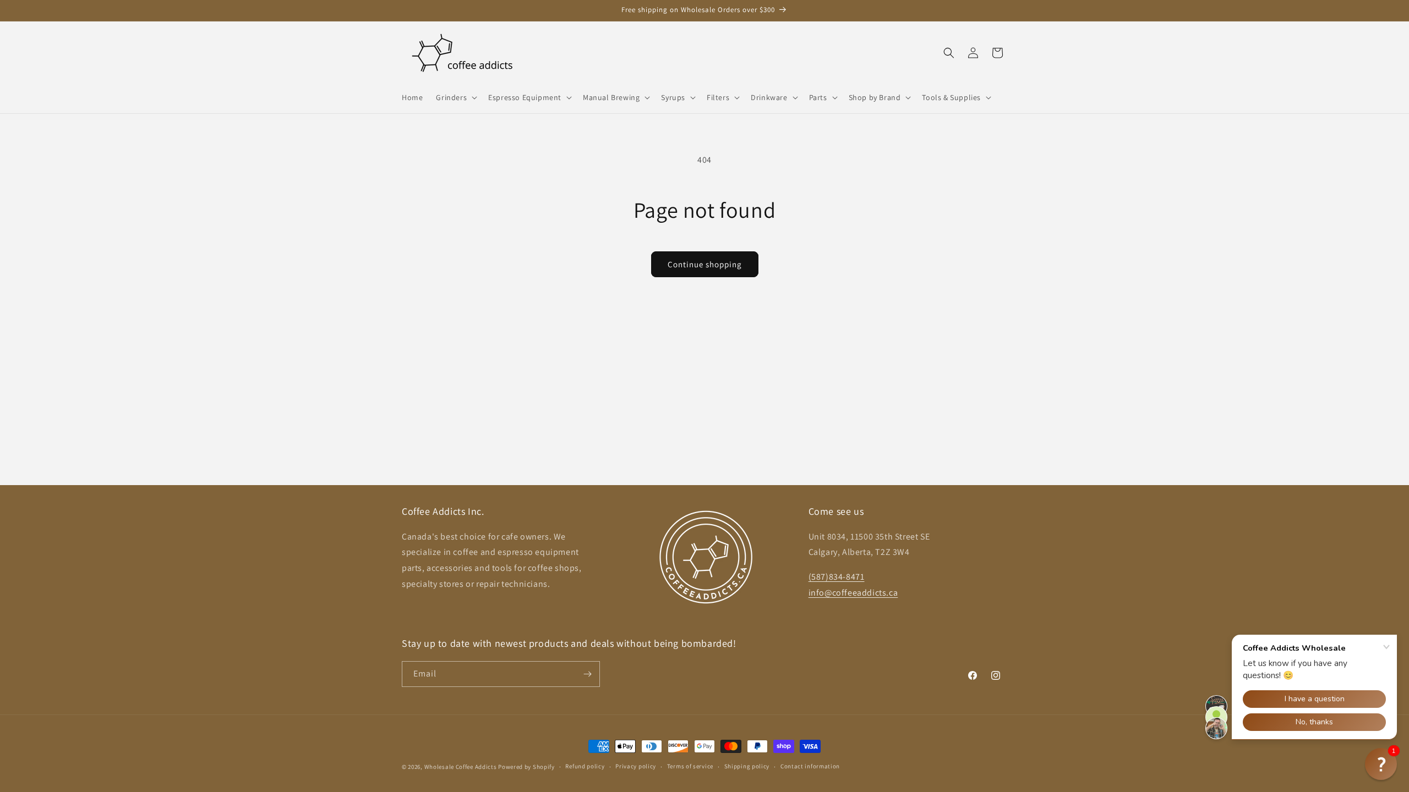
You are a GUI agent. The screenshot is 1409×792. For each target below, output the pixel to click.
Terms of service (690, 766)
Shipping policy (747, 766)
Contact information (810, 766)
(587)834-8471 (837, 576)
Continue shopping (705, 264)
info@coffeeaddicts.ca (853, 592)
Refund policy (584, 766)
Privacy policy (635, 766)
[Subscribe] (587, 674)
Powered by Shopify (526, 767)
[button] (455, 97)
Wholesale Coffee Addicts (460, 767)
